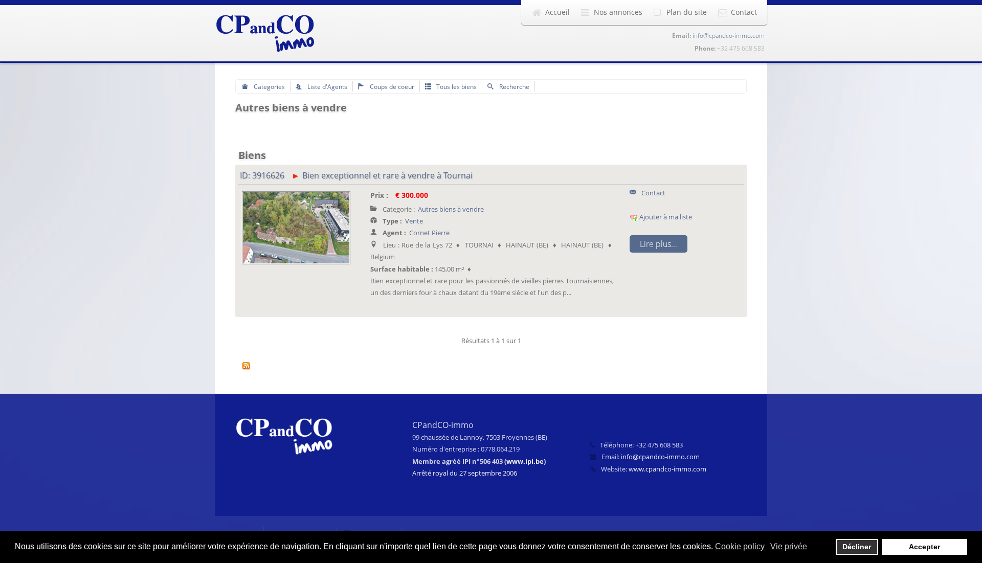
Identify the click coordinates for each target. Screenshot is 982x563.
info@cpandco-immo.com (729, 35)
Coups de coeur (391, 86)
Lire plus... (658, 244)
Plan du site (686, 12)
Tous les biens (456, 86)
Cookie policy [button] (740, 546)
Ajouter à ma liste (665, 216)
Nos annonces (618, 12)
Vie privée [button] (788, 546)
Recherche (513, 86)
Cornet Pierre (429, 232)
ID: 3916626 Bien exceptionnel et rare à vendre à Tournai (356, 175)
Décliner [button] (856, 547)
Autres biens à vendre (451, 209)
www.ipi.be (525, 461)
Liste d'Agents (326, 86)
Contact (744, 12)
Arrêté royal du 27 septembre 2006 (464, 473)
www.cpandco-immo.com (667, 469)
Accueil (557, 12)
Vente (414, 221)
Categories (268, 86)
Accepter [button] (924, 547)
